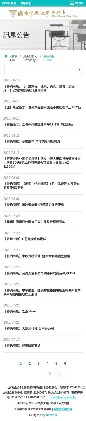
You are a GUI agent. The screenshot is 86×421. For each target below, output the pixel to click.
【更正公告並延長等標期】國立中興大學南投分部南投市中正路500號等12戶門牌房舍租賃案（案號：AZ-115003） (42, 162)
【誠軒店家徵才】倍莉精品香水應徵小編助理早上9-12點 (42, 107)
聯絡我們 (26, 3)
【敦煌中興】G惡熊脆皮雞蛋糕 (25, 239)
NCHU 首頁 (9, 3)
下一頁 (49, 372)
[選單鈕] (77, 3)
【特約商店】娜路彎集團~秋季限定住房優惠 (34, 204)
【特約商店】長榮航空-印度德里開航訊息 (32, 141)
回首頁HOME (13, 58)
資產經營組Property (30, 58)
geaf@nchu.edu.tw (63, 397)
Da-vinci (51, 415)
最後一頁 (60, 372)
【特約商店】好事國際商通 (22, 345)
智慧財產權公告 (63, 409)
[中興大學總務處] (43, 13)
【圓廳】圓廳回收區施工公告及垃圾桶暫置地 (34, 222)
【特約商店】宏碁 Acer (20, 311)
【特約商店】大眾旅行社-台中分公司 (29, 328)
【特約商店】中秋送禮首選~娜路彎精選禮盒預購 (37, 256)
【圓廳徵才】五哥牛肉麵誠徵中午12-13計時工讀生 (38, 124)
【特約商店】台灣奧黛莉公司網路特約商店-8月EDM (39, 273)
